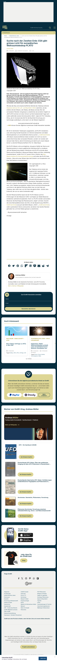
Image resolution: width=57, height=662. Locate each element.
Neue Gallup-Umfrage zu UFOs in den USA (16, 344)
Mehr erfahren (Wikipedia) (16, 286)
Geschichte (7, 604)
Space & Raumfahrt (42, 599)
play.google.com (25, 540)
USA (25, 352)
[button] (9, 265)
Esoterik (6, 599)
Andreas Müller (10, 48)
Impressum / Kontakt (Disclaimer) (13, 615)
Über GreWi (7, 611)
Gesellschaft (18, 338)
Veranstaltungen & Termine (44, 604)
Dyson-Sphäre (41, 354)
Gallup (11, 352)
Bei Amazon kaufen (25, 516)
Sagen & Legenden (42, 595)
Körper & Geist (24, 599)
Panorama (23, 609)
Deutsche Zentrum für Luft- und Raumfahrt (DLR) (21, 108)
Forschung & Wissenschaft (11, 600)
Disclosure (9, 338)
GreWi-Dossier (24, 591)
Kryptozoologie (25, 600)
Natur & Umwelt (25, 608)
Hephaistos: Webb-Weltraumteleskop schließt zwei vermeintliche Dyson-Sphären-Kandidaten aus (39, 346)
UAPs (14, 352)
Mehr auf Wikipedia (11, 425)
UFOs (7, 340)
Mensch (23, 606)
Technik (39, 600)
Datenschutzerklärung (10, 613)
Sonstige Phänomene (42, 597)
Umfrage (21, 352)
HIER (9, 125)
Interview (23, 593)
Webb (39, 356)
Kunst (22, 602)
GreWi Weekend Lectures (10, 609)
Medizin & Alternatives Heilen (28, 604)
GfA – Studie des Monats (10, 608)
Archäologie (7, 593)
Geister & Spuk (8, 602)
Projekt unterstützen (28, 647)
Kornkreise (23, 597)
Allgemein (6, 591)
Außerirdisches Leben (14, 35)
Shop (23, 560)
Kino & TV (23, 595)
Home (5, 35)
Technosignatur (34, 356)
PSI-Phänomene (41, 591)
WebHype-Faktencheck (43, 608)
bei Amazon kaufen (26, 457)
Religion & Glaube (42, 593)
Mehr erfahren (44, 395)
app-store (25, 535)
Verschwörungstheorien (43, 606)
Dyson (36, 354)
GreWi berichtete (44, 135)
